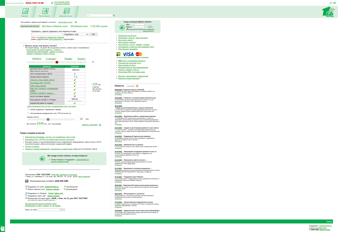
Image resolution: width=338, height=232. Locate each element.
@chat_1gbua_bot (55, 193)
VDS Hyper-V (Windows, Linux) (55, 26)
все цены (72, 106)
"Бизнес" (81, 59)
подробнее (118, 94)
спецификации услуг (60, 106)
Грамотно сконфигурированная (37, 149)
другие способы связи (60, 162)
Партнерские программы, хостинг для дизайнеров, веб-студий (50, 137)
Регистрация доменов (127, 42)
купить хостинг (90, 124)
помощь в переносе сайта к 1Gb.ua (41, 54)
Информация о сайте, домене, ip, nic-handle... (43, 206)
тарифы (139, 45)
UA (331, 3)
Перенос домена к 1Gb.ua (128, 70)
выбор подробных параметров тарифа (45, 109)
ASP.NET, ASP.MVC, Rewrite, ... (42, 93)
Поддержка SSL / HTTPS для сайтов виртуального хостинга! (49, 139)
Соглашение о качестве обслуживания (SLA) (136, 47)
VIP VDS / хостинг (100, 26)
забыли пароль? (148, 31)
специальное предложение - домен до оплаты (45, 52)
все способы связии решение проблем (62, 3)
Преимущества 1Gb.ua (127, 36)
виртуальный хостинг (30, 26)
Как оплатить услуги (126, 45)
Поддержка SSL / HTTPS (40, 83)
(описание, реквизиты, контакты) (64, 175)
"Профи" (68, 59)
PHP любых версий (38, 86)
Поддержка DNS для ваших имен (131, 72)
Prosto (36, 59)
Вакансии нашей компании (128, 78)
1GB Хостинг (324, 230)
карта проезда (84, 176)
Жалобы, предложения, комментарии (133, 76)
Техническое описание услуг (129, 63)
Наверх (329, 221)
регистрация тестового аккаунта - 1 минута (44, 50)
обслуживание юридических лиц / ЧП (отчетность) (50, 113)
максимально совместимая (62, 149)
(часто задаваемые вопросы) (131, 61)
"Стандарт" (51, 59)
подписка (130, 86)
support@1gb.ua (82, 160)
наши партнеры (142, 38)
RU (335, 3)
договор (146, 45)
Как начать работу (125, 40)
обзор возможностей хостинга (39, 106)
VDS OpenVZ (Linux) (79, 26)
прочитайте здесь (65, 22)
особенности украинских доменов (50, 37)
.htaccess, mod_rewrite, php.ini (42, 80)
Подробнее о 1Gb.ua (126, 38)
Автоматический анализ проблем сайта (41, 204)
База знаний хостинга (127, 65)
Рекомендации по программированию (133, 67)
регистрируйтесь (55, 39)
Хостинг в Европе (32, 146)
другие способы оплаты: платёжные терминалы (132, 57)
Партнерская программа (128, 49)
